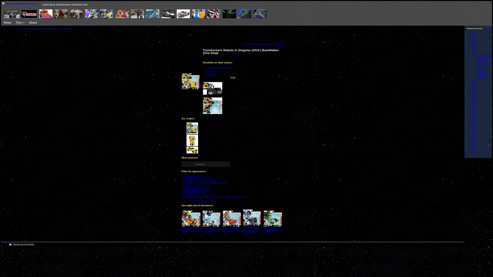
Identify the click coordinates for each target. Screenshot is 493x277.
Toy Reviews (209, 74)
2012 (474, 86)
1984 (474, 150)
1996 (474, 123)
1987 (474, 141)
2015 (474, 53)
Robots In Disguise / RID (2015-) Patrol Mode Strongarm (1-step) (251, 230)
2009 (474, 93)
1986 (474, 146)
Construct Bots (483, 65)
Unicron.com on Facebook (23, 244)
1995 (474, 125)
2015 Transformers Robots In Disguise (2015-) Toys (263, 44)
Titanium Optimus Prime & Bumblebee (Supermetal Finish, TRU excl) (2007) (214, 197)
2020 (474, 42)
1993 (474, 129)
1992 (474, 132)
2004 (474, 104)
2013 (474, 83)
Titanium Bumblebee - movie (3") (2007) (199, 195)
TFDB (232, 77)
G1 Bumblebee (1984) (192, 176)
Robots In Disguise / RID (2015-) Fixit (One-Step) (233, 230)
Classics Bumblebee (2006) (194, 192)
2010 (474, 90)
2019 (474, 44)
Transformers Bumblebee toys (219, 67)
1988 (474, 143)
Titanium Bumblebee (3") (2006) (196, 190)
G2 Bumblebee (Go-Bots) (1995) (196, 188)
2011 (474, 88)
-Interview (481, 79)
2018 (474, 46)
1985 (474, 148)
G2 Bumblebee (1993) (192, 185)
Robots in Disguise (484, 56)
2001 (474, 111)
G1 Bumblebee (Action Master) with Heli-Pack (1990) (205, 183)
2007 (474, 97)
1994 (474, 127)
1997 (474, 120)
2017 (474, 49)
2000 (474, 113)
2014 (474, 81)
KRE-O (480, 69)
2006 (474, 99)
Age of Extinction (484, 58)
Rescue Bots (482, 67)
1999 (474, 116)
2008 (474, 95)
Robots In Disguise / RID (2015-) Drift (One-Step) (192, 230)
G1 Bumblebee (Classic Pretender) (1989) (200, 181)
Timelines (481, 63)
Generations (482, 60)
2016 (474, 51)
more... (281, 46)
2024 (474, 33)
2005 (474, 102)
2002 (474, 109)
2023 (474, 35)
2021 (474, 39)
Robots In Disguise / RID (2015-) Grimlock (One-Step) (273, 230)
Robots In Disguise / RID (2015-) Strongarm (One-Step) (212, 230)
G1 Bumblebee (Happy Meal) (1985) (198, 178)
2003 (474, 106)
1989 (474, 139)
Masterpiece (482, 72)
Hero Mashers (482, 74)
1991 (474, 134)
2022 (474, 37)
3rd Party (480, 76)
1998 (474, 118)
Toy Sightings (210, 71)
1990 (474, 136)
